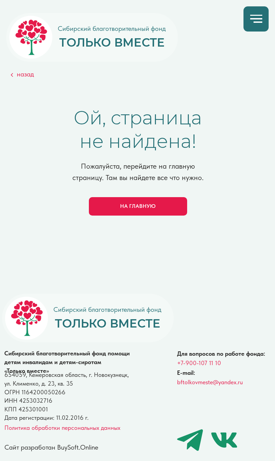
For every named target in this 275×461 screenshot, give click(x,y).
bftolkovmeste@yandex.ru (210, 382)
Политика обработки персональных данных (62, 427)
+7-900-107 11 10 (199, 362)
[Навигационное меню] (256, 19)
